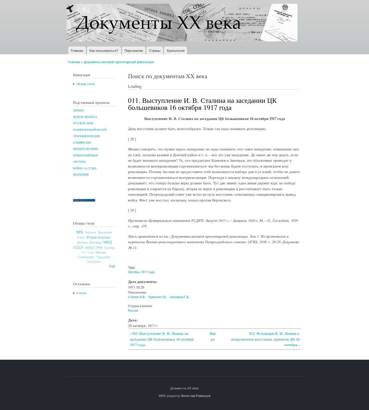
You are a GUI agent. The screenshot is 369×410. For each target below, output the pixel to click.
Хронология (175, 50)
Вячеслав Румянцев (195, 395)
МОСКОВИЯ (81, 174)
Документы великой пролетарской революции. (119, 61)
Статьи (81, 293)
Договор (95, 242)
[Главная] (182, 23)
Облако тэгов (85, 84)
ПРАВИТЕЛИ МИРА (85, 149)
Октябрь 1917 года (141, 272)
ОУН (99, 247)
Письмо (100, 252)
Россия (133, 310)
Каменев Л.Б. (157, 297)
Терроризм (103, 257)
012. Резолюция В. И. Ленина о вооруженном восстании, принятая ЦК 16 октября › (265, 339)
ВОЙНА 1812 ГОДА (85, 168)
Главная (77, 50)
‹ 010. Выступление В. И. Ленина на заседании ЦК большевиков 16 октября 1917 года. (162, 339)
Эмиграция (94, 261)
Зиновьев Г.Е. (179, 297)
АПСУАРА (79, 161)
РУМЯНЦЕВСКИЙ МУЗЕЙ (89, 130)
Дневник (82, 242)
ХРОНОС (78, 110)
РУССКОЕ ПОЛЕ (83, 123)
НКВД (89, 247)
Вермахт (90, 232)
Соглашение (85, 257)
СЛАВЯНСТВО (82, 142)
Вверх (213, 336)
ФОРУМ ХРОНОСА (85, 117)
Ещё (112, 266)
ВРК (79, 231)
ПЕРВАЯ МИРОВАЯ (85, 155)
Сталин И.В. (136, 297)
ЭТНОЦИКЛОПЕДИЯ (86, 136)
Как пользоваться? (103, 50)
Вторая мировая (98, 237)
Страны (154, 50)
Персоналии (134, 50)
